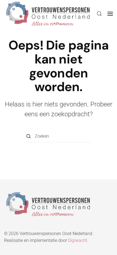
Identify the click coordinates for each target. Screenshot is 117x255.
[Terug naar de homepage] (48, 13)
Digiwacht (77, 240)
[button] (99, 13)
